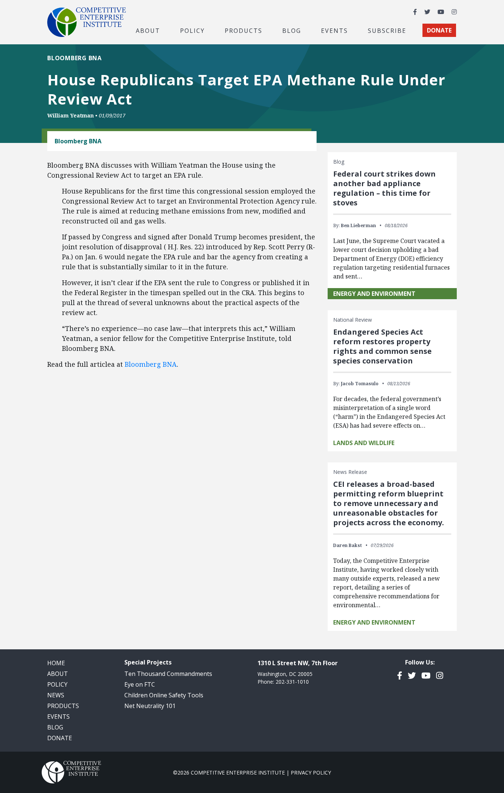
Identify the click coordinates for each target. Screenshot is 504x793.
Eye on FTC (139, 684)
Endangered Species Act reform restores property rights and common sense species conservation (382, 346)
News (55, 695)
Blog (291, 30)
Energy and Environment (374, 294)
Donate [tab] (439, 30)
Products (63, 706)
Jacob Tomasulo (360, 383)
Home (56, 663)
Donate (59, 738)
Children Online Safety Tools (163, 695)
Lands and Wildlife (363, 443)
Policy (57, 684)
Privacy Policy (311, 772)
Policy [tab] (192, 30)
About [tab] (148, 30)
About (57, 674)
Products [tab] (243, 30)
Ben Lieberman (358, 225)
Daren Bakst (347, 545)
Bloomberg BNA (151, 364)
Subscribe (387, 30)
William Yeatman (70, 115)
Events (334, 30)
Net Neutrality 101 (150, 706)
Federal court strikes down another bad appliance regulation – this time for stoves (384, 188)
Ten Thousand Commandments (168, 674)
